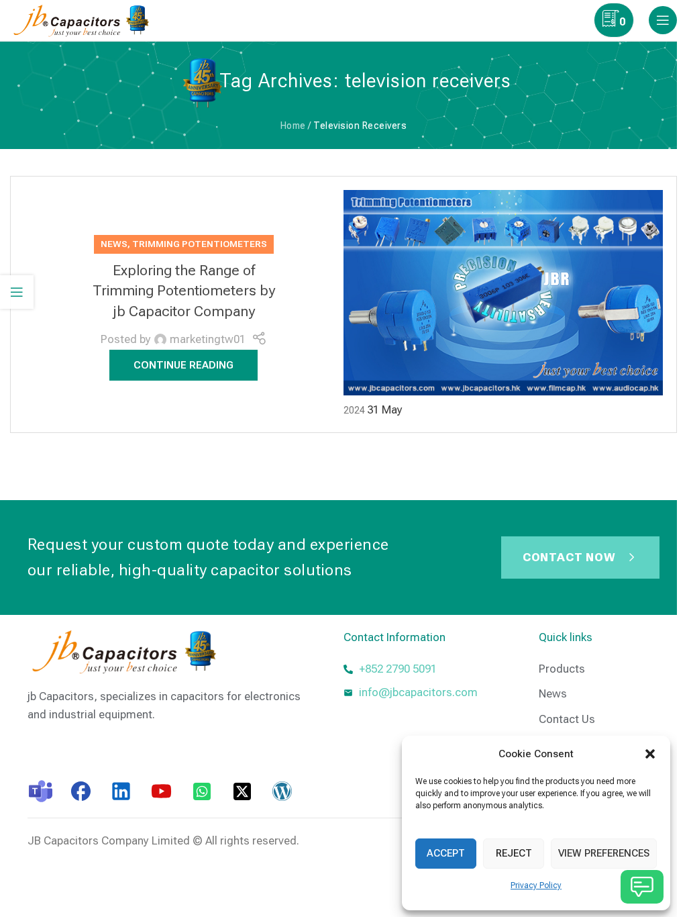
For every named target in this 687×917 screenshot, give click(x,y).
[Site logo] (84, 19)
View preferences (603, 853)
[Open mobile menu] (663, 20)
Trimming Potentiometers (199, 243)
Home (293, 125)
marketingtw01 (208, 339)
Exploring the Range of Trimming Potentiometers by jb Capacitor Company (184, 291)
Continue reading (183, 365)
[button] (650, 754)
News (114, 243)
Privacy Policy (536, 885)
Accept (446, 853)
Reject (514, 853)
